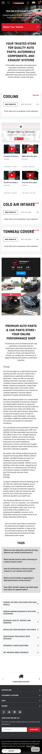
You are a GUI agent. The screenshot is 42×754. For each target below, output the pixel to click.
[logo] (18, 2)
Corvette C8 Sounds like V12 (12, 156)
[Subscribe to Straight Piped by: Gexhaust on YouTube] (21, 138)
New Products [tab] (10, 104)
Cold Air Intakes (19, 204)
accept (11, 751)
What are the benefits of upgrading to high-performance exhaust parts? (19, 579)
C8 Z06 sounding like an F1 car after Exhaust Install (12, 182)
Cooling (10, 96)
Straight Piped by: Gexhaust (21, 132)
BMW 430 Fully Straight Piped (30, 156)
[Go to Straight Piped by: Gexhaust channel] (21, 126)
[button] (33, 2)
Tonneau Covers (18, 231)
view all (35, 95)
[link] (4, 712)
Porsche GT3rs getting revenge (30, 182)
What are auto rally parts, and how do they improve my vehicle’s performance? (21, 551)
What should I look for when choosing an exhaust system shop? (20, 560)
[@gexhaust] (15, 262)
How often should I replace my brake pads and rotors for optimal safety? (21, 588)
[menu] (3, 2)
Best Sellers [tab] (26, 104)
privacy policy (30, 746)
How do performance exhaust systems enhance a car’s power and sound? (19, 570)
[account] (28, 3)
